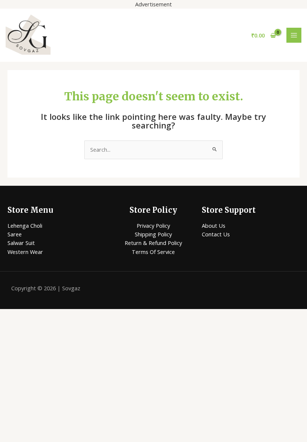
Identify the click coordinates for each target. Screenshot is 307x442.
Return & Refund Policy (153, 242)
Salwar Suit (21, 242)
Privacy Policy (153, 225)
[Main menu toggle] (293, 35)
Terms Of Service (153, 251)
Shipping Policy (153, 234)
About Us (213, 225)
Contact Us (216, 234)
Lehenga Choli (24, 225)
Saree (14, 234)
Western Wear (25, 251)
